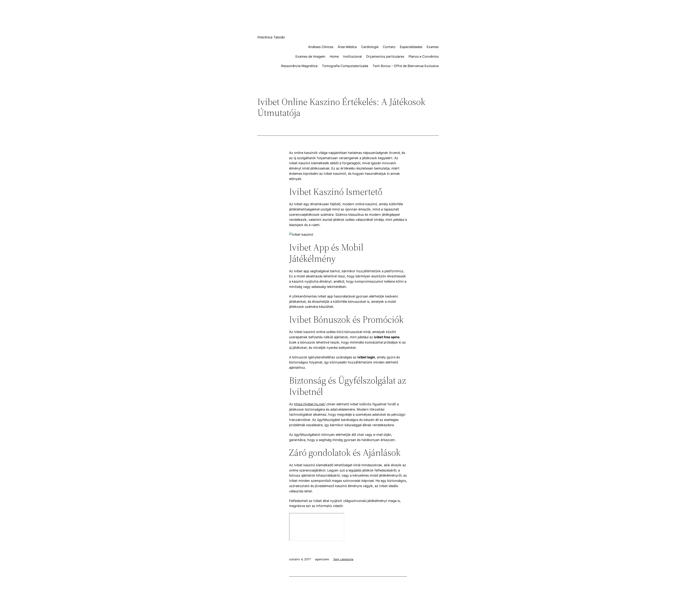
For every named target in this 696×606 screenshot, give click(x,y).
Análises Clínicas (320, 47)
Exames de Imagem (310, 56)
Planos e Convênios (424, 56)
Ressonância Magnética (299, 66)
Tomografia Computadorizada (345, 66)
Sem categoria (343, 559)
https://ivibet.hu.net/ (309, 404)
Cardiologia (369, 47)
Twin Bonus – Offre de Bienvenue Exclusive (405, 66)
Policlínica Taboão (271, 37)
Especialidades (411, 47)
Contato (389, 47)
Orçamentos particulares (385, 56)
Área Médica (347, 47)
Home (334, 56)
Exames (433, 47)
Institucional (352, 56)
